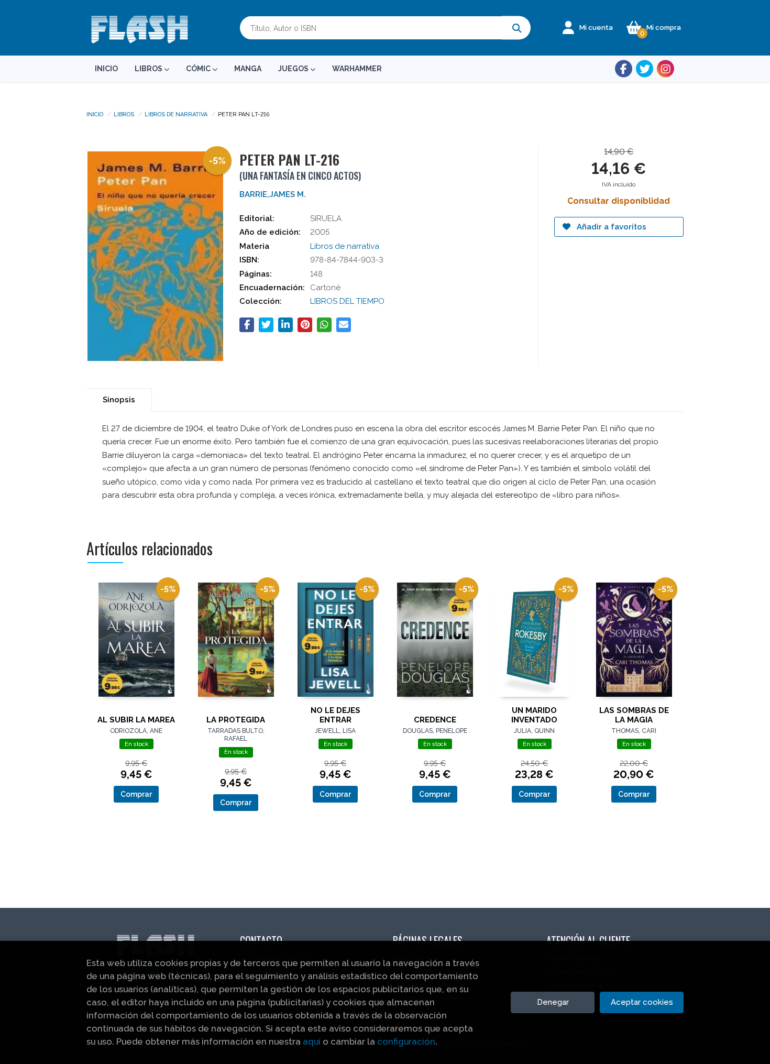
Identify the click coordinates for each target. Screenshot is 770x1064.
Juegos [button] (294, 68)
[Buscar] (516, 28)
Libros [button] (149, 68)
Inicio (94, 113)
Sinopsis (119, 399)
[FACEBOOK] (623, 69)
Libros (124, 113)
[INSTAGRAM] (665, 69)
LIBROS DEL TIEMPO (347, 301)
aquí (312, 1041)
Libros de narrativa (176, 113)
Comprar (136, 794)
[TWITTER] (644, 69)
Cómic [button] (199, 68)
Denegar (553, 1002)
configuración (406, 1041)
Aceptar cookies (642, 1002)
